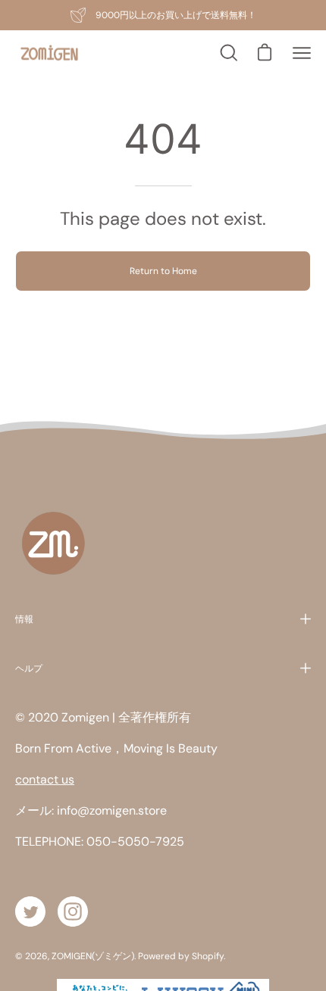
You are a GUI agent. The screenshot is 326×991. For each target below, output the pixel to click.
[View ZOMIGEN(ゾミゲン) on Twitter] (30, 911)
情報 (24, 619)
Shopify (208, 956)
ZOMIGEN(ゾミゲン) (93, 956)
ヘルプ (28, 668)
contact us (44, 779)
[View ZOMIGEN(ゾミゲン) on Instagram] (73, 911)
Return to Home (163, 271)
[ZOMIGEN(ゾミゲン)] (49, 53)
